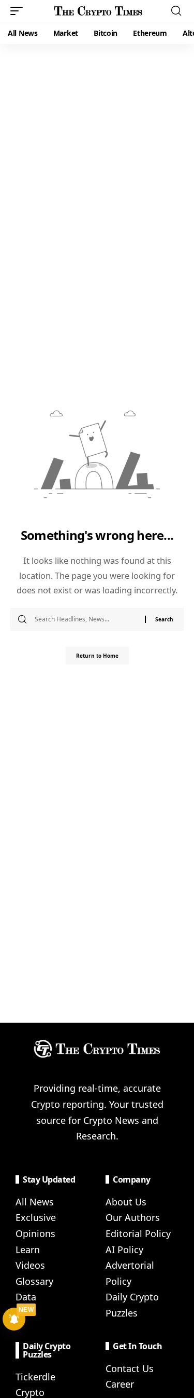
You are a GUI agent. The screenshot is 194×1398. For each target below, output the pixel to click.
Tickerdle (35, 1376)
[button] (19, 11)
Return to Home (97, 655)
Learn (28, 1249)
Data (26, 1297)
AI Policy (124, 1249)
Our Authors (133, 1217)
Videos (30, 1265)
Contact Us (130, 1368)
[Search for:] (86, 619)
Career (120, 1384)
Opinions (35, 1233)
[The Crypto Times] (98, 11)
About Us (126, 1202)
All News (35, 1202)
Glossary (34, 1281)
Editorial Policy (138, 1233)
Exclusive (36, 1217)
